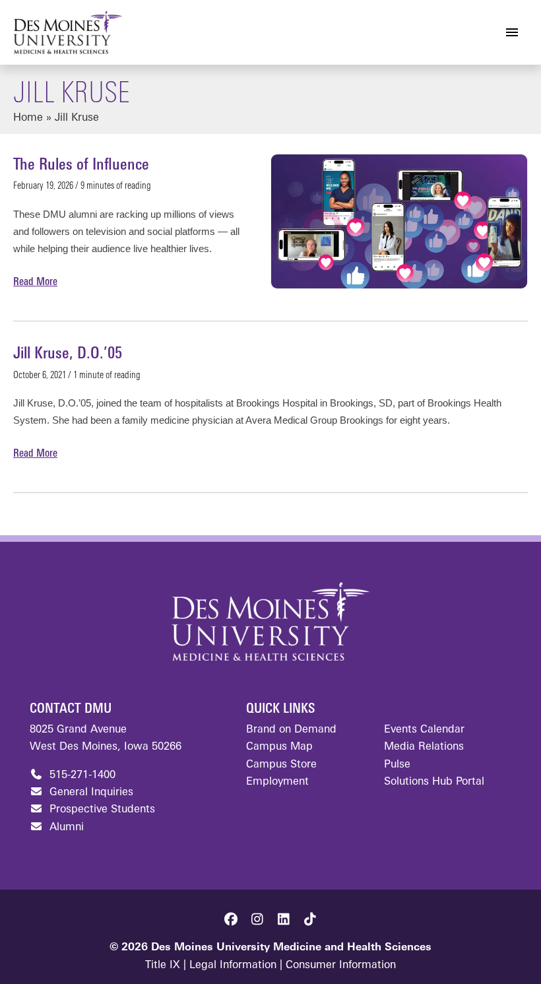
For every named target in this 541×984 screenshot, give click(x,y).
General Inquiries (89, 792)
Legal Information (232, 965)
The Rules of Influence (81, 166)
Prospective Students (100, 809)
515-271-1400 (80, 775)
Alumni (65, 827)
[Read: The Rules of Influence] (399, 221)
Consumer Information (341, 965)
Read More (35, 284)
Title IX (162, 965)
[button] (231, 919)
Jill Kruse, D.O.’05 (67, 354)
